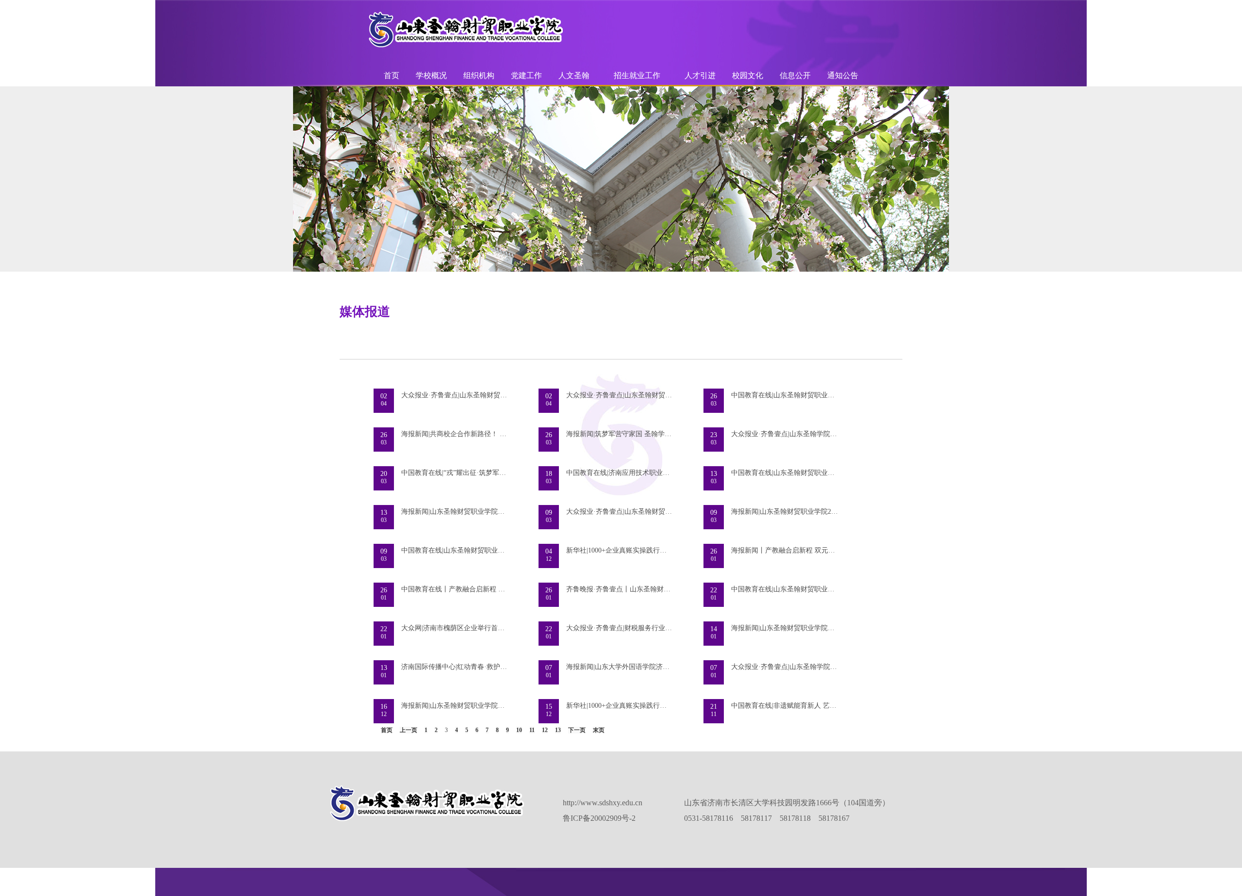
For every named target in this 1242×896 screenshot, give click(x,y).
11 (532, 730)
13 (558, 730)
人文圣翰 (573, 75)
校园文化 (747, 75)
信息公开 (795, 75)
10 (519, 730)
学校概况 (431, 75)
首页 (391, 75)
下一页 (577, 730)
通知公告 (842, 75)
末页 (599, 730)
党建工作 (526, 75)
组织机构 (478, 75)
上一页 (408, 730)
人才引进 (700, 75)
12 (545, 730)
